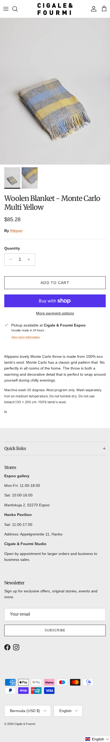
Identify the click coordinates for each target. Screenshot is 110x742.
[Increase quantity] (30, 259)
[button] (97, 739)
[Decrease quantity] (9, 259)
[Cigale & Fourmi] (55, 9)
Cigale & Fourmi (24, 723)
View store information (25, 337)
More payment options (55, 313)
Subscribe (55, 630)
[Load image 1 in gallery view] (55, 91)
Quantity (12, 248)
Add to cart (55, 283)
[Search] (17, 9)
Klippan (16, 230)
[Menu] (6, 9)
